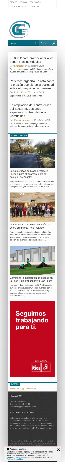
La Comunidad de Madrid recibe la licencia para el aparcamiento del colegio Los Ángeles (29, 174)
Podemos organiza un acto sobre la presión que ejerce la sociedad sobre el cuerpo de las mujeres (32, 84)
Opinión (23, 2)
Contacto (34, 7)
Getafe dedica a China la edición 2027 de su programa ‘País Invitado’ (31, 226)
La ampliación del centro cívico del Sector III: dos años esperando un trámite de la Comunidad (30, 110)
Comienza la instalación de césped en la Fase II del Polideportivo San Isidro (31, 279)
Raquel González (22, 120)
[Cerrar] (58, 449)
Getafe (13, 2)
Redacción (19, 65)
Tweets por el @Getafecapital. (23, 389)
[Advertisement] (32, 14)
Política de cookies (15, 459)
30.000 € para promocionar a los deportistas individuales (32, 59)
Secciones (35, 2)
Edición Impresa (18, 7)
